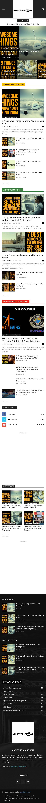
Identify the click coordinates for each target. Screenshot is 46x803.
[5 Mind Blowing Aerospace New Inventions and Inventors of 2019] (8, 359)
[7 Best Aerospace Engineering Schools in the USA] (8, 275)
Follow (41, 419)
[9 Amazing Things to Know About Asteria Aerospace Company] (8, 153)
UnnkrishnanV (6, 126)
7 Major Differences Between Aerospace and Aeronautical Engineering (22, 218)
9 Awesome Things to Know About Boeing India (23, 24)
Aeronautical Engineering (11, 48)
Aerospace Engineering (9, 214)
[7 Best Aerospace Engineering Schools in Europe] (23, 242)
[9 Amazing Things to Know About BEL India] (8, 164)
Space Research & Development (11, 335)
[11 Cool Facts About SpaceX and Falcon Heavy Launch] (8, 382)
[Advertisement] (23, 456)
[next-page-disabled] (7, 295)
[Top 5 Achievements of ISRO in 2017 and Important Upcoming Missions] (8, 393)
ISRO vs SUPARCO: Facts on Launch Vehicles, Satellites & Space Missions (21, 339)
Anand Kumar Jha (7, 344)
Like (42, 414)
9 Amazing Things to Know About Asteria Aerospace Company (33, 528)
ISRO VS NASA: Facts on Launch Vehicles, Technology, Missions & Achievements (27, 369)
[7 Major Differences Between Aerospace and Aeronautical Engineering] (23, 204)
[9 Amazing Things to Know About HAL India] (8, 175)
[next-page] (7, 183)
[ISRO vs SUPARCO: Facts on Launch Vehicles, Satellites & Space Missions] (23, 321)
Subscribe (40, 425)
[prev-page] (3, 183)
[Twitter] (23, 782)
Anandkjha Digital (25, 792)
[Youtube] (28, 782)
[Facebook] (18, 782)
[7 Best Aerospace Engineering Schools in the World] (8, 287)
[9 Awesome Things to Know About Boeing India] (23, 43)
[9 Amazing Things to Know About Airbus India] (18, 69)
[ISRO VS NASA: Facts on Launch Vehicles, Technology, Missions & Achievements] (8, 370)
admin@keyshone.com (18, 767)
